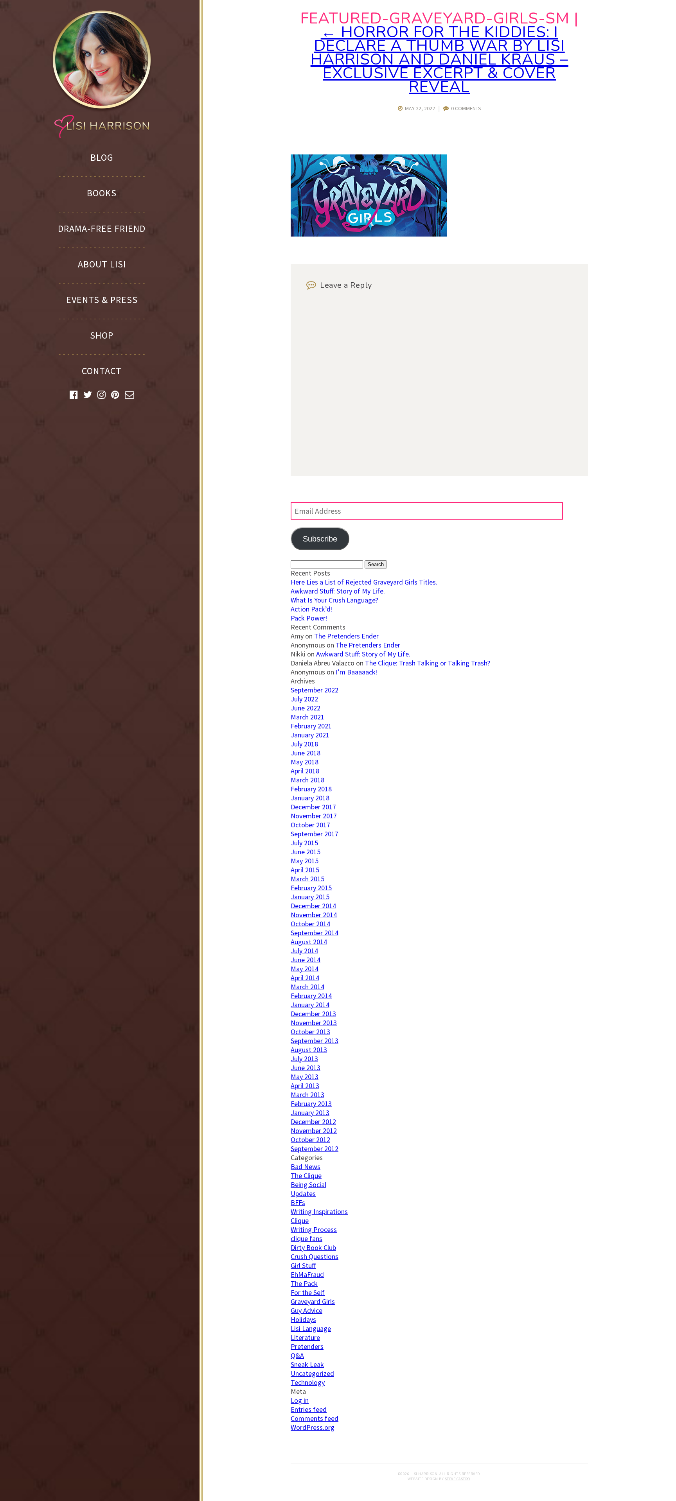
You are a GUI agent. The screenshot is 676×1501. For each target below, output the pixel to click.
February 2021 (311, 725)
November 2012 (314, 1130)
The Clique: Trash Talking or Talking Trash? (427, 662)
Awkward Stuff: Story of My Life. (338, 590)
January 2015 (310, 896)
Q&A (297, 1355)
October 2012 (310, 1139)
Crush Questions (314, 1256)
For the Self (308, 1292)
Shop (101, 335)
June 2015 (305, 851)
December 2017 (313, 806)
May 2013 (304, 1076)
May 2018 (304, 761)
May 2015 (304, 860)
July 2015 (304, 842)
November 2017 (314, 815)
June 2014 (305, 959)
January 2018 (310, 797)
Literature (305, 1337)
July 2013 (304, 1058)
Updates (303, 1193)
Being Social (308, 1184)
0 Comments (465, 108)
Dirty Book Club (313, 1247)
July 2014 (304, 950)
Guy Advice (306, 1310)
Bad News (305, 1166)
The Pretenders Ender (346, 635)
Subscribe (320, 538)
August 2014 (309, 941)
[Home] (101, 74)
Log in (300, 1400)
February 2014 (311, 995)
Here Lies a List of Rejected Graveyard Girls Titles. (364, 581)
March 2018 (307, 779)
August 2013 (309, 1049)
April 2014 (305, 977)
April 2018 (305, 770)
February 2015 (311, 887)
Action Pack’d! (312, 608)
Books (102, 193)
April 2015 (305, 869)
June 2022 (305, 707)
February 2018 (311, 788)
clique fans (306, 1238)
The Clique (306, 1175)
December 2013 (313, 1013)
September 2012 (314, 1148)
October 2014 (310, 923)
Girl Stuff (303, 1265)
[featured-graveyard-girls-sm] (369, 234)
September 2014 (314, 932)
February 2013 (311, 1103)
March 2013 (307, 1094)
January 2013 (310, 1112)
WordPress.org (312, 1427)
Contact (102, 371)
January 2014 (310, 1004)
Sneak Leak (307, 1364)
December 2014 (313, 905)
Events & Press (102, 300)
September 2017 (314, 833)
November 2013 (314, 1022)
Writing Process (314, 1229)
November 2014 (314, 914)
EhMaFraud (307, 1274)
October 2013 (310, 1031)
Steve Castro (457, 1478)
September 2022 (314, 689)
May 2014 (304, 968)
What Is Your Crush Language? (334, 599)
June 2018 (305, 752)
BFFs (298, 1202)
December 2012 (313, 1121)
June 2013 (305, 1067)
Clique (300, 1220)
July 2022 (304, 698)
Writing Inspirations (319, 1211)
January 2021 (310, 734)
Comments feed (314, 1418)
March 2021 (307, 716)
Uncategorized (312, 1373)
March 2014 (307, 986)
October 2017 (310, 824)
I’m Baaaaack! (357, 671)
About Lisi (102, 264)
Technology (308, 1382)
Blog (101, 157)
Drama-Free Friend (102, 228)
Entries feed (309, 1409)
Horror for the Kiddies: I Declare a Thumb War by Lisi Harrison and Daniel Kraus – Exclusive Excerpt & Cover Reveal (439, 59)
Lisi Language (311, 1328)
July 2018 (304, 743)
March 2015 (307, 878)
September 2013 (314, 1040)
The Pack (304, 1283)
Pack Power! (309, 617)
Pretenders (307, 1346)
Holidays (303, 1319)
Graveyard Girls (313, 1301)
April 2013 (305, 1085)
